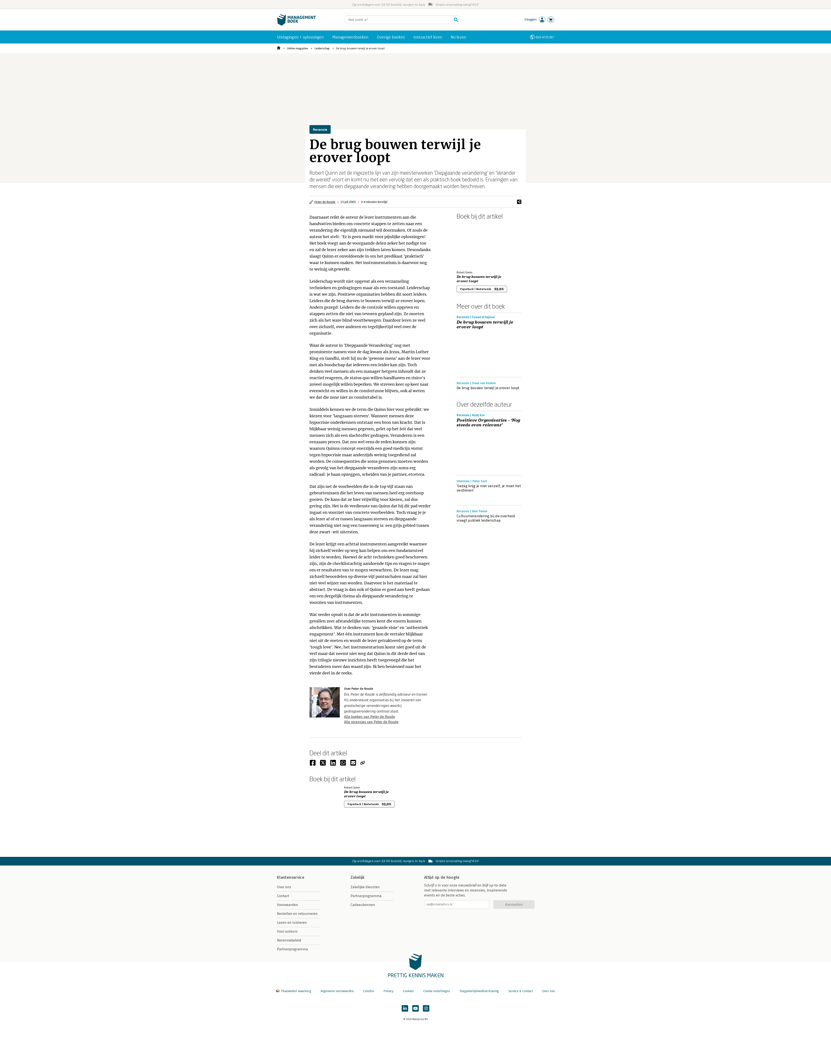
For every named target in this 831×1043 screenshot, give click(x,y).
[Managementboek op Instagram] (426, 1008)
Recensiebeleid (289, 940)
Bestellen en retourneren (297, 914)
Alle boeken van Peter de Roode (369, 717)
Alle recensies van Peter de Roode (371, 722)
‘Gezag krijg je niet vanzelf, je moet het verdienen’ (489, 488)
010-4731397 (545, 37)
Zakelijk (357, 877)
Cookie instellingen (436, 991)
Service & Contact (520, 991)
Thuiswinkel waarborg (296, 991)
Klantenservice (290, 877)
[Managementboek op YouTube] (415, 1008)
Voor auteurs (287, 931)
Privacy (388, 991)
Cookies (408, 991)
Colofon (368, 991)
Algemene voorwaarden (337, 991)
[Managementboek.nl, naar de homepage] (296, 24)
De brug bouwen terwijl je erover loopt (360, 48)
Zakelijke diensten (365, 887)
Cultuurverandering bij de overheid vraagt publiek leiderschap (486, 518)
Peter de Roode (324, 202)
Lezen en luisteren (292, 922)
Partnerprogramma (292, 949)
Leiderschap (322, 48)
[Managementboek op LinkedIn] (405, 1008)
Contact (283, 896)
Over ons (284, 887)
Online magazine (297, 48)
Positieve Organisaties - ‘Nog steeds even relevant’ (488, 422)
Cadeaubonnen (363, 905)
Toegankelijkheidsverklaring (479, 991)
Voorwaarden (287, 905)
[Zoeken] (456, 19)
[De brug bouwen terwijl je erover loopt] (472, 244)
